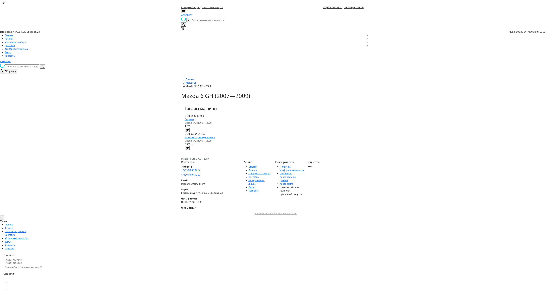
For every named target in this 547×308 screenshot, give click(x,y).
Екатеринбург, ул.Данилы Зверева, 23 (202, 7)
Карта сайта (286, 183)
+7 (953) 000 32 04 (332, 7)
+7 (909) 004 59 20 (354, 7)
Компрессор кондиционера (200, 137)
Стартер (189, 119)
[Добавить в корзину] (187, 130)
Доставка (10, 45)
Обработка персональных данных (288, 177)
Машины (191, 82)
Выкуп (8, 52)
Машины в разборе (15, 42)
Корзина (9, 248)
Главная (9, 35)
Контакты (10, 55)
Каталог (9, 38)
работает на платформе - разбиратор (275, 213)
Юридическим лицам (16, 48)
